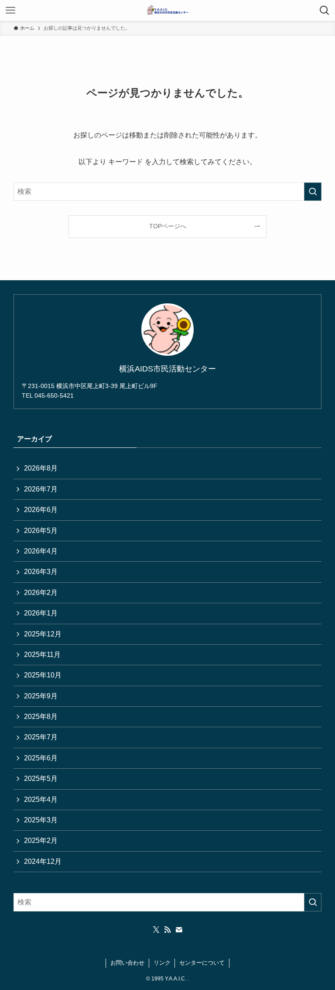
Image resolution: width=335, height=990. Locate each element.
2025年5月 (41, 778)
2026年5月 (41, 530)
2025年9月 (41, 696)
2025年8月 (41, 716)
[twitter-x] (156, 929)
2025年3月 (41, 820)
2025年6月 (41, 758)
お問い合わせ (127, 962)
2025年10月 (43, 675)
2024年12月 (43, 861)
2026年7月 (41, 489)
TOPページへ (167, 226)
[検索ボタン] (324, 10)
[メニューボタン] (10, 10)
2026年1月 (41, 613)
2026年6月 (41, 509)
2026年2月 (41, 592)
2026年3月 (41, 571)
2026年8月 (41, 468)
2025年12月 (43, 634)
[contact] (178, 929)
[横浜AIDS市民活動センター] (167, 10)
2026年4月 (41, 551)
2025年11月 (42, 654)
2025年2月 (41, 840)
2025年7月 (41, 737)
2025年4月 (41, 799)
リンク (162, 962)
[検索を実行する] (312, 191)
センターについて (202, 962)
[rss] (167, 929)
